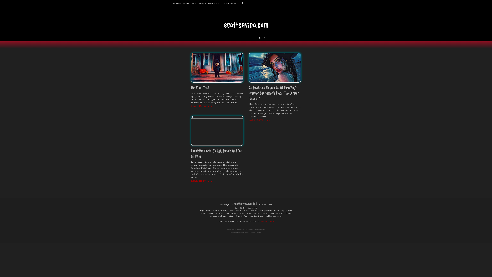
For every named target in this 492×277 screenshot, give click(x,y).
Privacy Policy (240, 229)
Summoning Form (235, 232)
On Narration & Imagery (259, 229)
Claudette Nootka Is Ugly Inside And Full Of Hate (216, 153)
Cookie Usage (248, 229)
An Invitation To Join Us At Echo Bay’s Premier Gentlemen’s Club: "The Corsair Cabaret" (274, 93)
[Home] (314, 3)
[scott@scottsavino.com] (252, 3)
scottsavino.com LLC (245, 204)
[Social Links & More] (243, 3)
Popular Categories (181, 3)
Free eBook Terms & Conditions (253, 232)
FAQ (242, 232)
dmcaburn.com (267, 221)
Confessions (230, 3)
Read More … (201, 106)
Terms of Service (231, 229)
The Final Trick (200, 88)
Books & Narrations (208, 3)
